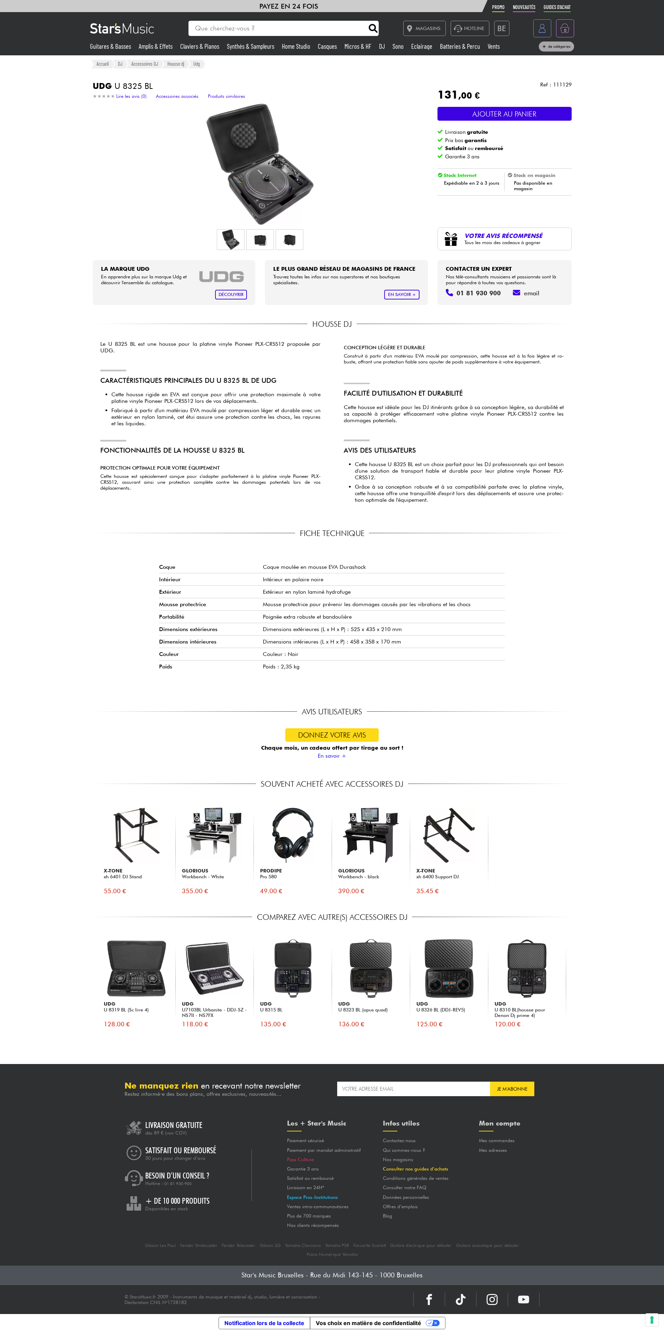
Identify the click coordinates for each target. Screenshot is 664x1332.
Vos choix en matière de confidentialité (368, 1323)
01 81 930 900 (178, 1183)
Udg (196, 64)
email (532, 293)
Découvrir (231, 294)
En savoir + (332, 755)
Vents (494, 46)
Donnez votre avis (332, 735)
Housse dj (175, 64)
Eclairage (422, 46)
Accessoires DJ (144, 64)
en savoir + (402, 294)
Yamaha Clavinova (303, 1245)
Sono (399, 46)
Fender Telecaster (238, 1245)
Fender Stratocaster (199, 1245)
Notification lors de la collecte (264, 1323)
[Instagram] (492, 1299)
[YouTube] (523, 1299)
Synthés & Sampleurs (251, 46)
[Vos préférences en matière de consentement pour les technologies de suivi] (651, 1319)
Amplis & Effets (156, 46)
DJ (382, 46)
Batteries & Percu (460, 46)
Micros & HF (358, 46)
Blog (387, 1216)
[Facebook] (429, 1299)
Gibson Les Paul (160, 1245)
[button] (231, 239)
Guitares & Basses (111, 46)
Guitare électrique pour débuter (421, 1245)
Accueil (102, 64)
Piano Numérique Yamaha (332, 1254)
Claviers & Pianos (200, 46)
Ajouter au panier (504, 114)
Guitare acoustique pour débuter (487, 1245)
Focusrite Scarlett (369, 1245)
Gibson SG (270, 1245)
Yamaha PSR (337, 1245)
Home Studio (297, 46)
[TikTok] (460, 1299)
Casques (328, 46)
